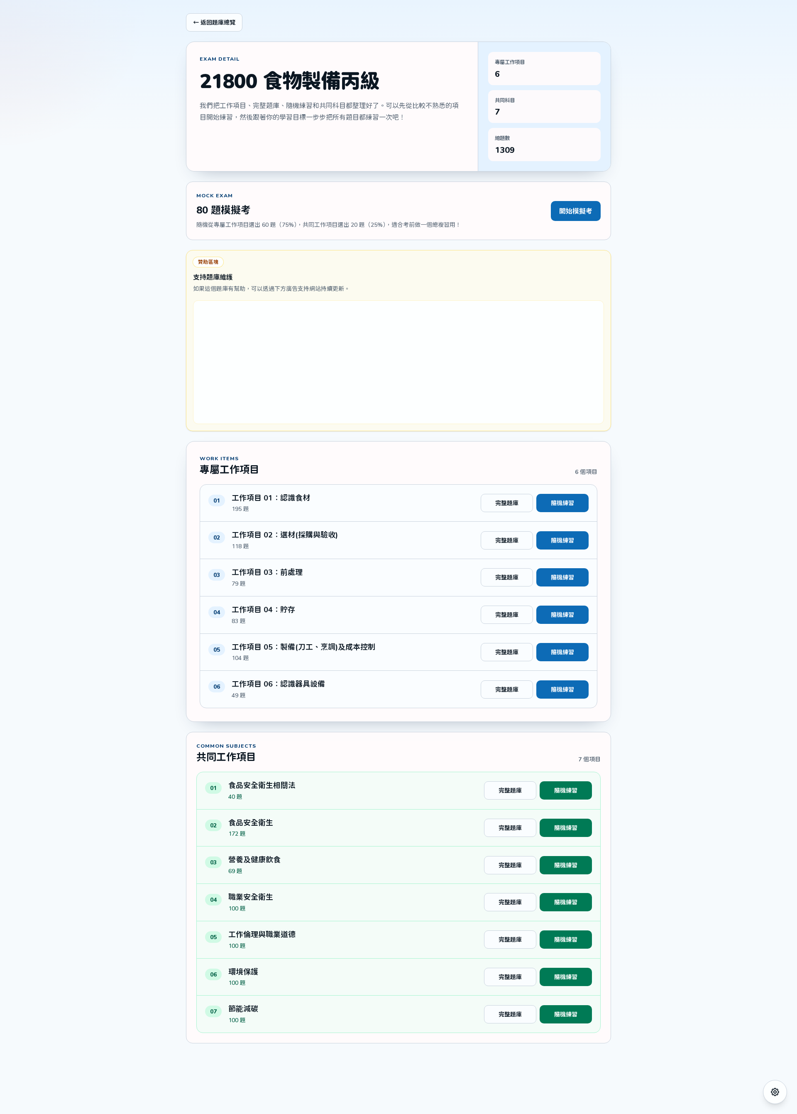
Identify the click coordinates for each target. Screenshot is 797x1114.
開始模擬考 (575, 211)
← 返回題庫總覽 (214, 22)
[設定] (775, 1092)
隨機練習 (562, 502)
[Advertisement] (398, 362)
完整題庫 (506, 502)
